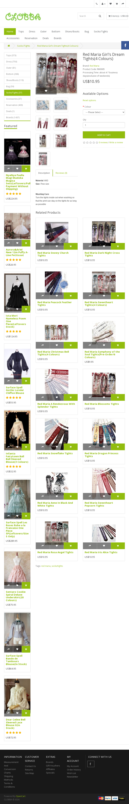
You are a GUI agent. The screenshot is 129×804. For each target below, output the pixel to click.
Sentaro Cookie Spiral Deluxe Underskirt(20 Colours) (16, 596)
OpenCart (20, 796)
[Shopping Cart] (117, 3)
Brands (57, 38)
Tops (21, 31)
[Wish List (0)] (111, 3)
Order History (74, 769)
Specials (50, 772)
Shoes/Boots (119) (15, 80)
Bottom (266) (12, 74)
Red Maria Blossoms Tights (102, 403)
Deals (45, 38)
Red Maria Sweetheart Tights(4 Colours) (99, 303)
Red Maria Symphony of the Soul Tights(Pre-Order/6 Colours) (102, 354)
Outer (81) (11, 67)
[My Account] (103, 3)
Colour (87, 106)
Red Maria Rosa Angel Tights (55, 552)
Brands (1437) (12, 117)
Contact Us (30, 766)
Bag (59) (10, 86)
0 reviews (103, 142)
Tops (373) (11, 55)
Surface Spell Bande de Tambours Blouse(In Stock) (16, 660)
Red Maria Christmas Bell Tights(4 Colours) (53, 353)
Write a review (116, 142)
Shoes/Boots (72, 31)
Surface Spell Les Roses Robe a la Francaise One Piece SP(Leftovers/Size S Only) (17, 529)
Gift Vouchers (53, 765)
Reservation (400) (14, 105)
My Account (73, 766)
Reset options (89, 100)
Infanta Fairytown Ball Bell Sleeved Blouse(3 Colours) (17, 457)
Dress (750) (11, 61)
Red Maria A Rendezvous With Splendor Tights (56, 405)
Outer (43, 31)
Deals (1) (10, 111)
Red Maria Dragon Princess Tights (101, 455)
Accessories (13, 38)
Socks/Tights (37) (14, 92)
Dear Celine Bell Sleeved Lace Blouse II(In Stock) (15, 724)
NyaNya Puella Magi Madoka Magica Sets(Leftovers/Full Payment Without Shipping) (18, 182)
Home (10, 31)
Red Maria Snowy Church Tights (53, 254)
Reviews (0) (61, 172)
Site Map (29, 773)
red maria (46, 566)
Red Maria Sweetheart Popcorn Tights (99, 504)
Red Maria (94, 65)
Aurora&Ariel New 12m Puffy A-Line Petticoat (17, 252)
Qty (84, 119)
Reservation (31, 38)
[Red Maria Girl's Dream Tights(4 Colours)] (57, 73)
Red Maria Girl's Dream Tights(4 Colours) (57, 45)
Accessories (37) (14, 98)
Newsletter (72, 776)
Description (44, 172)
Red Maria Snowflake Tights (55, 453)
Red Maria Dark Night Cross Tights (102, 254)
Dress (32, 31)
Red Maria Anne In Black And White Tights (55, 504)
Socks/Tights (101, 31)
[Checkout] (123, 3)
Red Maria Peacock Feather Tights (54, 303)
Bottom (56, 31)
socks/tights (57, 566)
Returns (29, 769)
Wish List (71, 773)
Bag (86, 31)
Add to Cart (104, 134)
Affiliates (50, 769)
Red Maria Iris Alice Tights (101, 552)
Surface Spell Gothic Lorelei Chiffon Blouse (15, 390)
